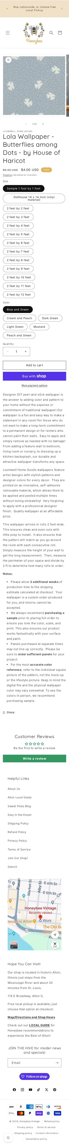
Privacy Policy (17, 840)
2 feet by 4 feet (18, 225)
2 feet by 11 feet (19, 286)
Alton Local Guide (19, 797)
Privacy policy (25, 1127)
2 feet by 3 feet (18, 217)
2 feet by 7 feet (18, 251)
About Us (14, 788)
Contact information (47, 1133)
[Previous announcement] (7, 8)
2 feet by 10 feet (19, 277)
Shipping (7, 175)
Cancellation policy (36, 1139)
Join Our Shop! (18, 858)
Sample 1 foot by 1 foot (23, 188)
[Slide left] (26, 124)
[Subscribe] (57, 1062)
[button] (7, 33)
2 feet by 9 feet (18, 268)
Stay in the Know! (19, 814)
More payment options (35, 385)
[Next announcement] (62, 8)
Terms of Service (19, 849)
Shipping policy (23, 1133)
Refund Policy (17, 832)
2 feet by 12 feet (19, 294)
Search (12, 866)
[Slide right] (43, 124)
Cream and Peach (19, 318)
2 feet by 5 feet (18, 234)
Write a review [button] (34, 758)
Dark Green (50, 318)
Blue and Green (18, 309)
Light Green (15, 326)
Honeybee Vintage (30, 1121)
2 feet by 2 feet (18, 208)
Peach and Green (19, 335)
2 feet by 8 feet (18, 260)
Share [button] (11, 712)
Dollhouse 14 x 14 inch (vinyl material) (34, 198)
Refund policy (52, 1121)
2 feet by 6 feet (18, 242)
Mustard (39, 326)
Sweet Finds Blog (19, 806)
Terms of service (46, 1127)
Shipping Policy (18, 823)
